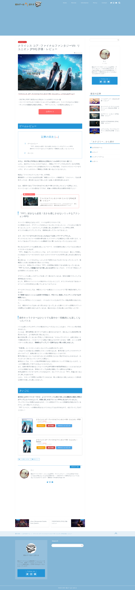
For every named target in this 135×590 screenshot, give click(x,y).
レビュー (95, 152)
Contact (104, 2)
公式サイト (50, 111)
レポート (95, 161)
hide (56, 137)
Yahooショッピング (64, 425)
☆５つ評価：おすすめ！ (25, 459)
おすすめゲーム (22, 42)
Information (85, 2)
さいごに (31, 153)
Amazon (41, 425)
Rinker (44, 421)
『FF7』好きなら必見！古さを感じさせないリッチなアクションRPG (51, 146)
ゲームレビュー (33, 143)
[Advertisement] (67, 23)
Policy (95, 2)
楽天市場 (51, 425)
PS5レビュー (36, 459)
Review (73, 2)
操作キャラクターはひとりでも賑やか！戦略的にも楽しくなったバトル (52, 148)
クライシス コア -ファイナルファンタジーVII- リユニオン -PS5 (58, 419)
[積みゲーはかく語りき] (28, 7)
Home (65, 2)
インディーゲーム (98, 157)
